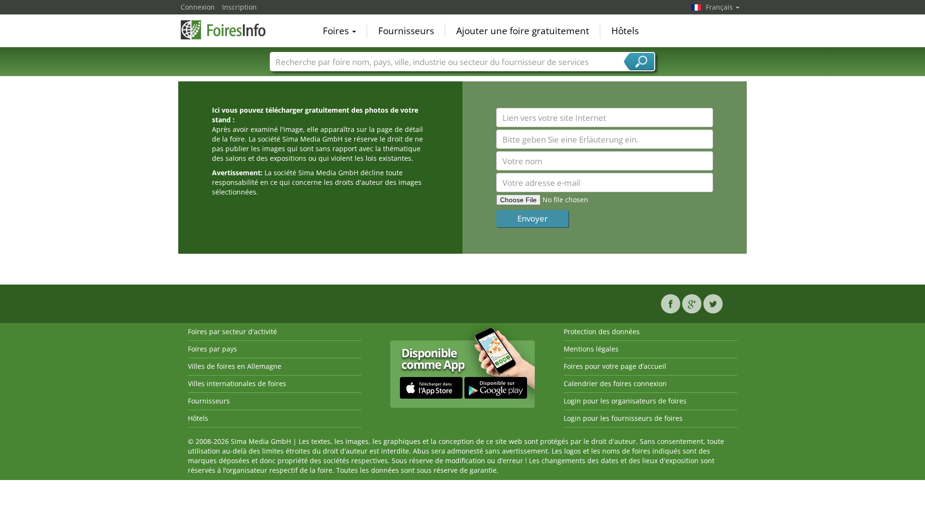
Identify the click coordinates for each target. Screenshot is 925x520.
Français (720, 7)
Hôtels (625, 31)
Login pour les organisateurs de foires (625, 400)
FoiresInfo (229, 29)
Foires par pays (212, 348)
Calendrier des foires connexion (615, 383)
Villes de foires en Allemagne (234, 366)
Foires (337, 31)
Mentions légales (591, 348)
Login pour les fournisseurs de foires (623, 418)
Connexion (198, 7)
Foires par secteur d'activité (232, 331)
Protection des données (602, 331)
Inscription (239, 7)
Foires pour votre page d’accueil (615, 366)
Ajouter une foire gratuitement (522, 31)
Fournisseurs (406, 31)
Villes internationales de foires (237, 383)
